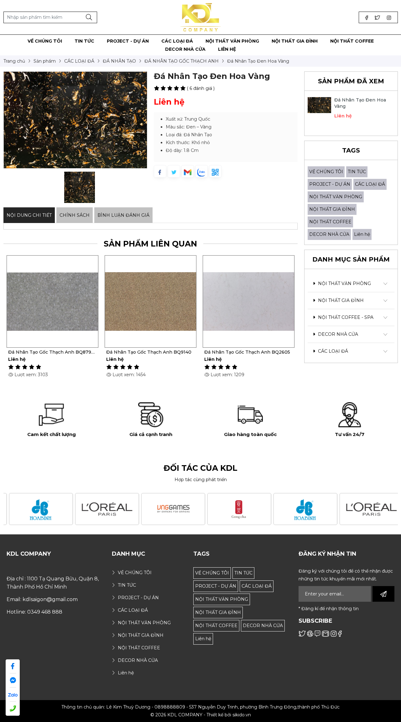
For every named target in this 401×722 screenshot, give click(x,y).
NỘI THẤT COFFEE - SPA (345, 317)
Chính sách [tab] (75, 215)
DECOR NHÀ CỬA (329, 234)
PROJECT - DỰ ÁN (329, 184)
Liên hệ (362, 234)
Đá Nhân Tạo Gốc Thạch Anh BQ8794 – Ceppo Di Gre (51, 352)
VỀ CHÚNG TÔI (326, 171)
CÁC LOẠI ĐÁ (370, 184)
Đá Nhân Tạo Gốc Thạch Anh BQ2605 (247, 352)
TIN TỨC (357, 171)
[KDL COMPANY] (200, 17)
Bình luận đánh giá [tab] (123, 215)
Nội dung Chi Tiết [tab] (29, 215)
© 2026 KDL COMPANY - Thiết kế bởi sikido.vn (200, 715)
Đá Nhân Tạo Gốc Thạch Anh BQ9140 (148, 352)
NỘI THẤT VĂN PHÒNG (335, 197)
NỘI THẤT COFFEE (330, 222)
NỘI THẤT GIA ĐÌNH (332, 209)
